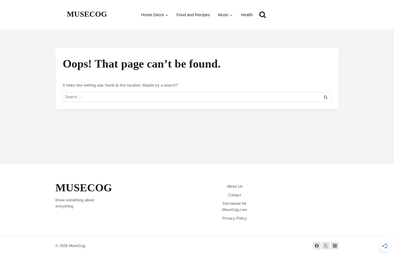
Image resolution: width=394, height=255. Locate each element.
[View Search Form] (262, 15)
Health (247, 15)
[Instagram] (335, 246)
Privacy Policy (234, 218)
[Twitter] (326, 246)
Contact (234, 195)
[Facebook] (317, 246)
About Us (235, 186)
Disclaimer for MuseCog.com (234, 206)
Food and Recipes (193, 15)
